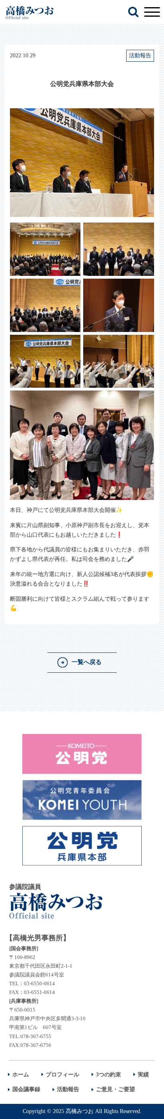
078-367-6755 (35, 1036)
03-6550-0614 (39, 983)
